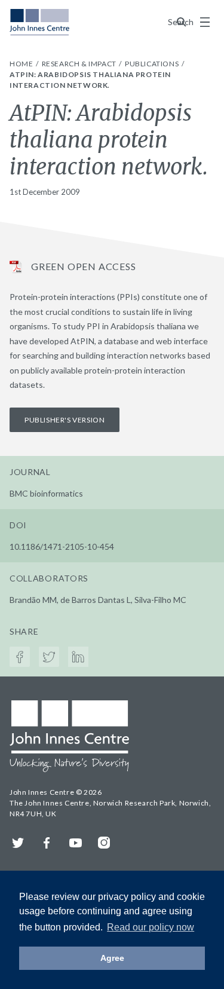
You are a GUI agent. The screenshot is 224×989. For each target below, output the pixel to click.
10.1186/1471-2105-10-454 (62, 546)
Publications (152, 63)
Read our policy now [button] (150, 927)
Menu (204, 22)
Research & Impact (80, 63)
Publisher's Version (64, 419)
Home (22, 63)
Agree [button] (112, 958)
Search (181, 22)
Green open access (83, 266)
